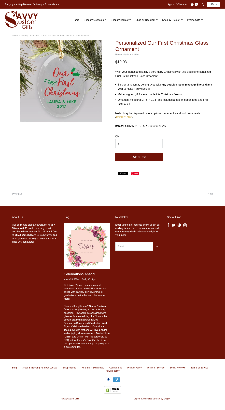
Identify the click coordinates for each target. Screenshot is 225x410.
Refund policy (112, 370)
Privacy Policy (134, 367)
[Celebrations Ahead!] (86, 246)
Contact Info (115, 367)
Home (76, 19)
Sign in (170, 4)
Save (136, 173)
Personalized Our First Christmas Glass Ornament (66, 35)
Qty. (117, 136)
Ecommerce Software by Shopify (155, 398)
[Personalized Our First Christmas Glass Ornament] (61, 81)
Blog (14, 367)
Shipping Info (69, 367)
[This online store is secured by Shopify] (112, 392)
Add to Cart (139, 157)
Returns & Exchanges (93, 367)
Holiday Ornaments (30, 35)
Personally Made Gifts (127, 54)
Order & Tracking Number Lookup (39, 367)
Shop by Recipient (145, 19)
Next (210, 193)
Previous (17, 193)
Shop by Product (171, 19)
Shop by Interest (119, 19)
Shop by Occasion (94, 19)
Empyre (136, 398)
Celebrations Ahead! (80, 274)
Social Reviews (177, 367)
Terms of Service (156, 367)
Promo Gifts (193, 19)
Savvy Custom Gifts (70, 398)
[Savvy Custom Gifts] (21, 20)
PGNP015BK (124, 117)
